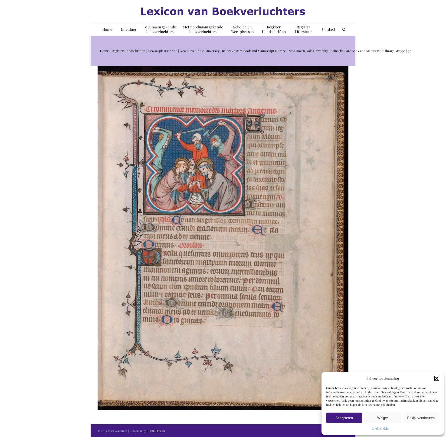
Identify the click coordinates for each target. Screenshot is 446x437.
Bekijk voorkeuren (421, 418)
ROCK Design (156, 431)
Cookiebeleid (380, 428)
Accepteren (344, 418)
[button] (436, 378)
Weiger (382, 418)
